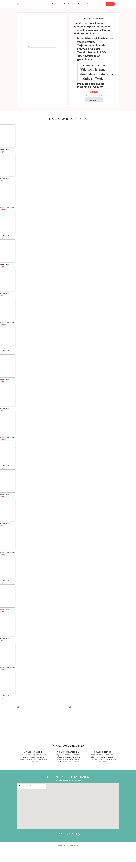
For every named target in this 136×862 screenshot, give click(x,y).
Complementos (99, 4)
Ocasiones (55, 4)
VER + (3, 152)
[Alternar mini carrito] (118, 4)
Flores (80, 4)
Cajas (89, 4)
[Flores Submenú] (83, 4)
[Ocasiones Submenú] (60, 4)
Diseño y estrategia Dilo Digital (68, 845)
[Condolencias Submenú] (74, 4)
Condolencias (68, 4)
